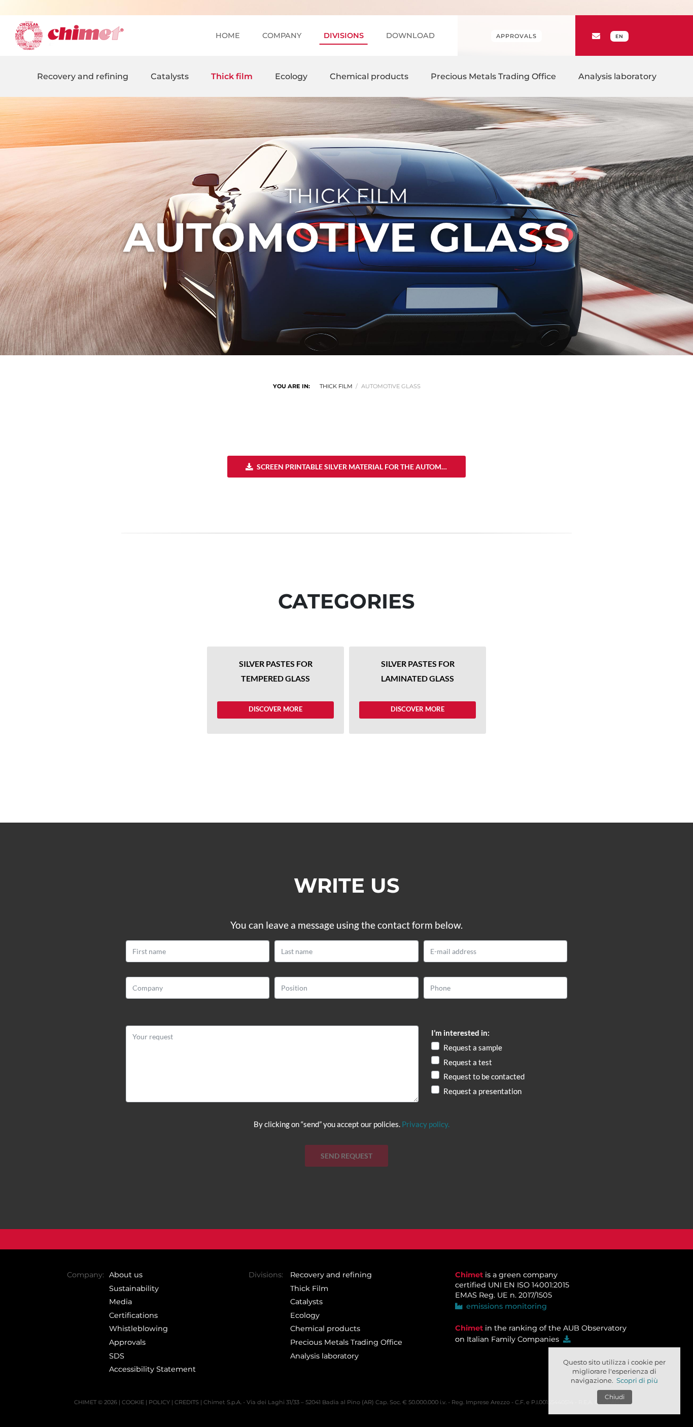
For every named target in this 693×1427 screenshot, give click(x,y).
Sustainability (134, 1288)
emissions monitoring (504, 1306)
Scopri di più (637, 1380)
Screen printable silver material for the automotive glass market (360, 466)
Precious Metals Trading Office (346, 1342)
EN (619, 36)
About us (126, 1274)
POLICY (159, 1402)
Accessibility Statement (152, 1369)
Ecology (305, 1315)
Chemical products (325, 1329)
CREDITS (187, 1402)
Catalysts (306, 1301)
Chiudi (615, 1397)
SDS (116, 1356)
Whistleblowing (138, 1329)
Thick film (336, 386)
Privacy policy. (425, 1124)
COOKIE (133, 1402)
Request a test (467, 1062)
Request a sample (472, 1047)
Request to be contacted (484, 1076)
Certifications (133, 1315)
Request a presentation (482, 1091)
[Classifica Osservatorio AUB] (566, 1339)
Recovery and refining (331, 1274)
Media (120, 1301)
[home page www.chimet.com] (69, 35)
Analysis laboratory (324, 1356)
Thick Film (309, 1288)
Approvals (516, 36)
